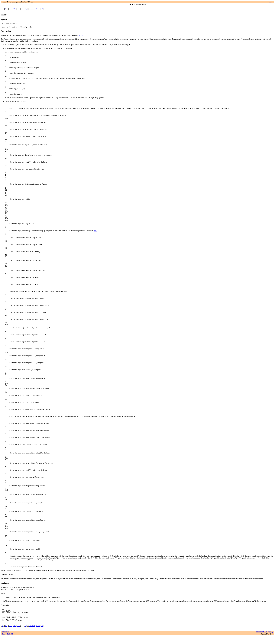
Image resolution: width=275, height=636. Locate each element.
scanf (81, 35)
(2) (26, 101)
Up (14, 9)
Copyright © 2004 (8, 634)
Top (26, 9)
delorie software (261, 632)
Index (38, 9)
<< (10, 9)
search (271, 2)
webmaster (5, 632)
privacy (270, 632)
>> (18, 9)
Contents (32, 9)
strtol (95, 231)
